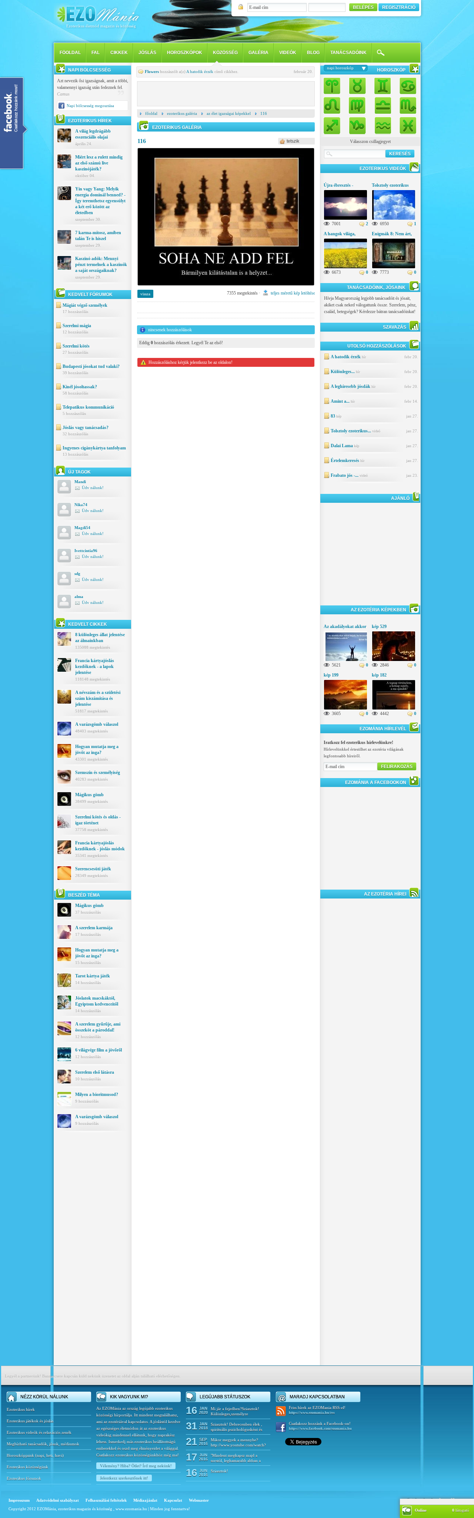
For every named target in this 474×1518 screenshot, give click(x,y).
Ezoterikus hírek (21, 1409)
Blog (313, 52)
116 (263, 113)
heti (49, 1455)
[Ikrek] (382, 86)
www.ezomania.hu (132, 1509)
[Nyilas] (334, 123)
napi (40, 1455)
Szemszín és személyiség (97, 772)
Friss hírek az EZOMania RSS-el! (317, 1410)
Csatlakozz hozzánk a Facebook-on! (320, 1426)
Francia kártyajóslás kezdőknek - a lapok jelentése (94, 666)
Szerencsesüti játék (93, 868)
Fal (95, 52)
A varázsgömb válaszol (96, 724)
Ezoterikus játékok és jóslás (30, 1421)
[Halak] (406, 123)
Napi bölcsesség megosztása (90, 105)
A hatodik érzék (199, 71)
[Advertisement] (92, 1254)
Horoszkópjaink (21, 1455)
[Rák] (406, 86)
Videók (287, 52)
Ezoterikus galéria (182, 113)
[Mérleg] (382, 105)
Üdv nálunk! (93, 487)
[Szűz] (357, 105)
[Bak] (357, 123)
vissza (145, 294)
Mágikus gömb (89, 794)
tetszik (293, 141)
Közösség (225, 52)
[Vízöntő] (382, 123)
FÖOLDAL (70, 52)
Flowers (152, 71)
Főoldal (151, 113)
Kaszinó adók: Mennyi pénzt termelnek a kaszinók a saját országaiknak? (101, 264)
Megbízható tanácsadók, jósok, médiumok (43, 1444)
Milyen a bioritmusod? (96, 1094)
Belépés (363, 7)
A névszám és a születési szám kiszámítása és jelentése (97, 698)
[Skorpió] (406, 105)
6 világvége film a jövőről (98, 1050)
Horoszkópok (184, 52)
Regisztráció (398, 7)
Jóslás (147, 52)
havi (58, 1455)
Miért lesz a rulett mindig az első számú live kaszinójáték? (99, 163)
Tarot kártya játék (92, 976)
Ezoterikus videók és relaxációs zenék (39, 1432)
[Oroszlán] (334, 105)
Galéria (258, 52)
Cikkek (119, 52)
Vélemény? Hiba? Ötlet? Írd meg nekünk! (136, 1466)
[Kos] (334, 86)
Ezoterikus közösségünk (27, 1467)
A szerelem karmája (94, 927)
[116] (225, 287)
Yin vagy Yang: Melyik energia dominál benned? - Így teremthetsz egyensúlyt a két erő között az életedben (100, 200)
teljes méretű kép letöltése (293, 293)
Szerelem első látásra (94, 1072)
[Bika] (357, 86)
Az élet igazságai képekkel (229, 113)
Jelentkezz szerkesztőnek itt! (124, 1478)
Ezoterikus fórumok (24, 1478)
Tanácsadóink (348, 52)
